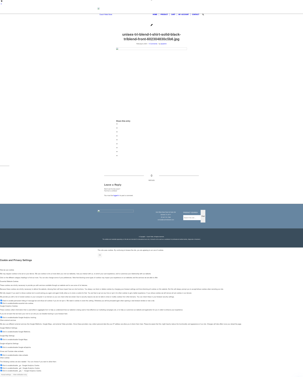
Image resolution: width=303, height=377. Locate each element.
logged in (116, 195)
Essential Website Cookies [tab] (9, 281)
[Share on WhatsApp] (119, 131)
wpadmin (164, 44)
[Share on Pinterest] (119, 135)
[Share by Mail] (119, 155)
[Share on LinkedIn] (119, 139)
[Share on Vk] (119, 147)
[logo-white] (105, 14)
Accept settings (6, 374)
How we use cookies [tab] (7, 270)
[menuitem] (155, 14)
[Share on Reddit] (119, 151)
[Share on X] (119, 128)
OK (100, 255)
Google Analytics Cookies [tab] (9, 306)
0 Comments (153, 44)
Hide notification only (20, 374)
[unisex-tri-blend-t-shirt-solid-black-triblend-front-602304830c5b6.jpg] (151, 25)
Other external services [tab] (8, 320)
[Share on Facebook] (119, 124)
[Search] (203, 14)
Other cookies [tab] (5, 358)
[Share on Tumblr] (119, 143)
